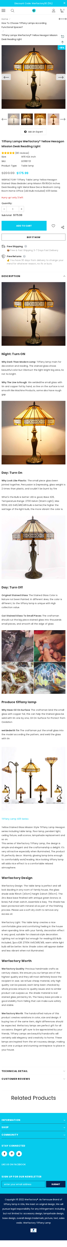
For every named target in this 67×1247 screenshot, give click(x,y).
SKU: (4, 161)
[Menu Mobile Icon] (3, 10)
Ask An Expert (35, 131)
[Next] (60, 77)
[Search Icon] (15, 10)
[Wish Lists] (53, 225)
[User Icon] (53, 10)
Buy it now (33, 237)
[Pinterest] (11, 1154)
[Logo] (34, 10)
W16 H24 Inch (28, 156)
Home (5, 19)
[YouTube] (19, 1154)
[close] (64, 3)
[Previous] (6, 77)
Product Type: (9, 165)
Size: (4, 156)
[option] (33, 77)
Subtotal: (7, 215)
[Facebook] (4, 1154)
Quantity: (7, 203)
